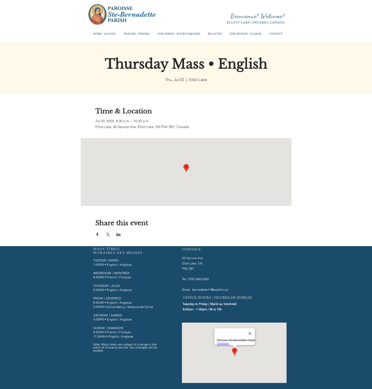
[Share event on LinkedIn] (118, 234)
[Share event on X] (108, 234)
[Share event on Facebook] (97, 234)
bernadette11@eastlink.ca (210, 290)
